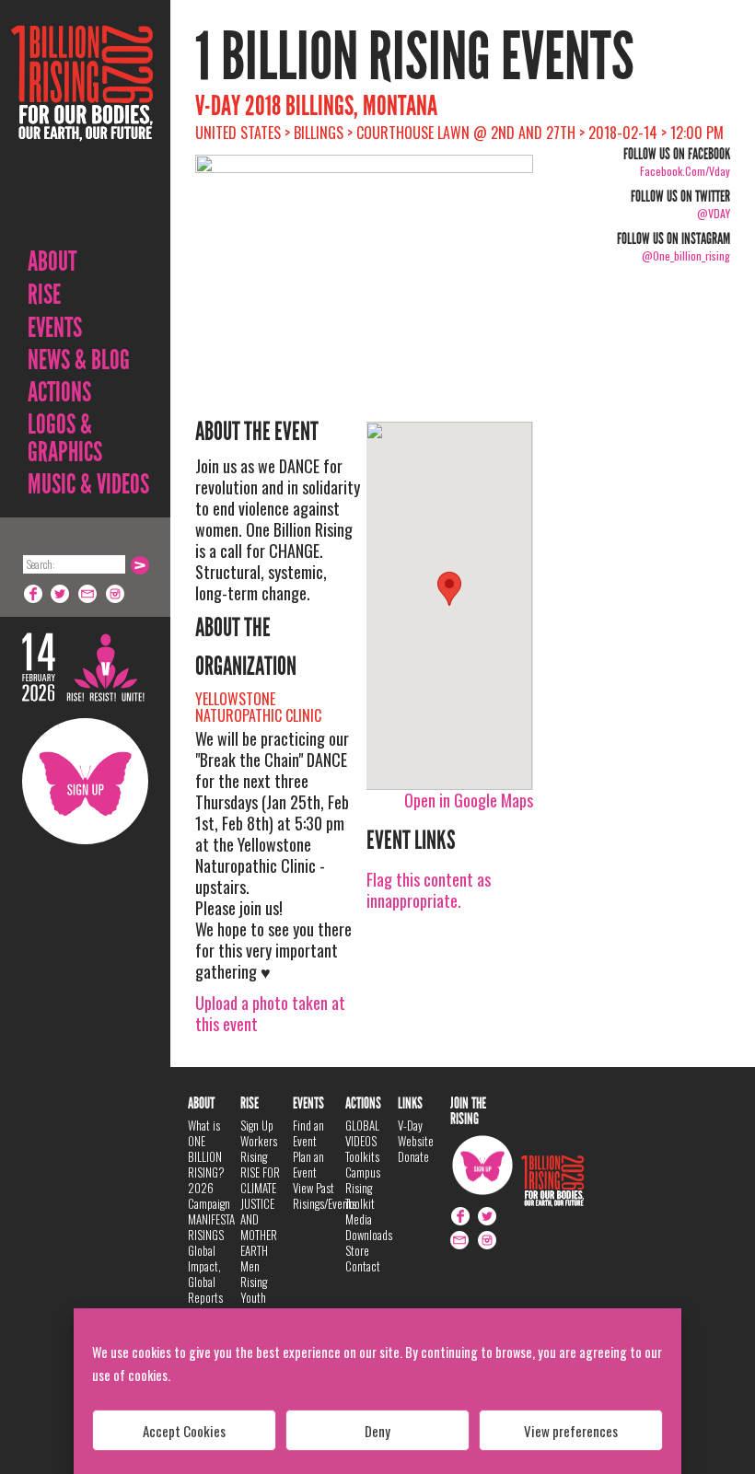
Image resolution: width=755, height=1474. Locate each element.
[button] (449, 588)
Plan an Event (308, 1164)
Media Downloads (368, 1227)
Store (357, 1250)
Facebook (33, 594)
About (52, 261)
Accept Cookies (184, 1431)
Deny (377, 1431)
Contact (362, 1266)
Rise (44, 294)
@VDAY (713, 213)
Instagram (116, 594)
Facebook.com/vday (685, 171)
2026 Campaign (209, 1195)
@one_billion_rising (686, 255)
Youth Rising (253, 1305)
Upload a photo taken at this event (270, 1013)
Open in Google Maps (468, 800)
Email (88, 594)
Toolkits (362, 1156)
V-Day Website (416, 1133)
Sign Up (85, 781)
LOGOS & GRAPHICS (65, 438)
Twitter (61, 594)
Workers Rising (258, 1149)
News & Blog (79, 360)
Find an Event (308, 1133)
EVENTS (55, 327)
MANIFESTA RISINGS (211, 1227)
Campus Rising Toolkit (362, 1188)
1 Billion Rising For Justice (82, 128)
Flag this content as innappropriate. (428, 889)
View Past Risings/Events (324, 1195)
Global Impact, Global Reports (205, 1273)
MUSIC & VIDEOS (88, 484)
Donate (413, 1156)
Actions (59, 392)
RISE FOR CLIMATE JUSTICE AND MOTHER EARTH (260, 1211)
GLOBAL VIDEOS (362, 1133)
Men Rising (253, 1274)
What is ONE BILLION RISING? (206, 1148)
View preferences (571, 1431)
